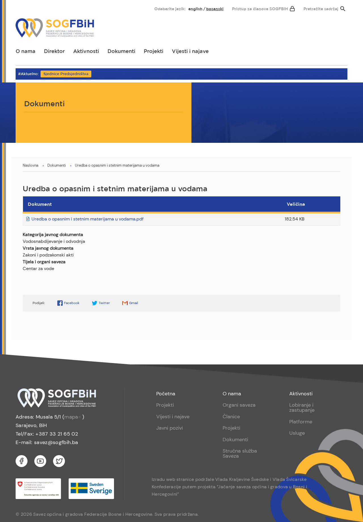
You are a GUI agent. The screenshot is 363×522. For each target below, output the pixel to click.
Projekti (153, 51)
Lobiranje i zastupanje (302, 407)
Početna (165, 393)
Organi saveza (239, 405)
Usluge (297, 433)
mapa (71, 416)
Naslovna (30, 165)
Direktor (54, 51)
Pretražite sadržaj (320, 9)
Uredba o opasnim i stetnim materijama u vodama (117, 165)
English (195, 9)
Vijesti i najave (190, 51)
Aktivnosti (86, 51)
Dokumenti (121, 51)
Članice (231, 416)
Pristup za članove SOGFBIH (260, 9)
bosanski (214, 9)
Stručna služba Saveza (240, 453)
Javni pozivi (169, 428)
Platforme (300, 421)
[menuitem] (24, 8)
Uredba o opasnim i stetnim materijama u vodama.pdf (87, 219)
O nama (25, 51)
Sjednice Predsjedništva (65, 74)
